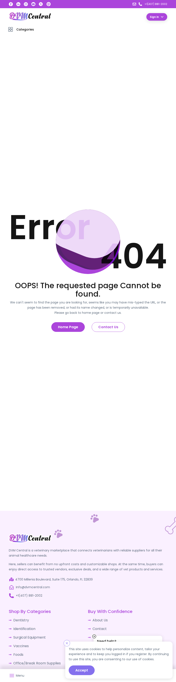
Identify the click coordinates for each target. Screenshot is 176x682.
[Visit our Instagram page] (26, 4)
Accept (81, 670)
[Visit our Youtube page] (33, 4)
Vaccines (20, 643)
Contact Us (108, 326)
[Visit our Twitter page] (41, 4)
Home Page (68, 326)
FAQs (96, 635)
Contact (99, 627)
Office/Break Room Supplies (34, 659)
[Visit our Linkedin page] (18, 4)
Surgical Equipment (27, 635)
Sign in (154, 16)
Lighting (19, 667)
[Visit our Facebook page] (11, 4)
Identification (23, 627)
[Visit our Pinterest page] (48, 4)
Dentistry (20, 619)
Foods (17, 651)
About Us (99, 619)
